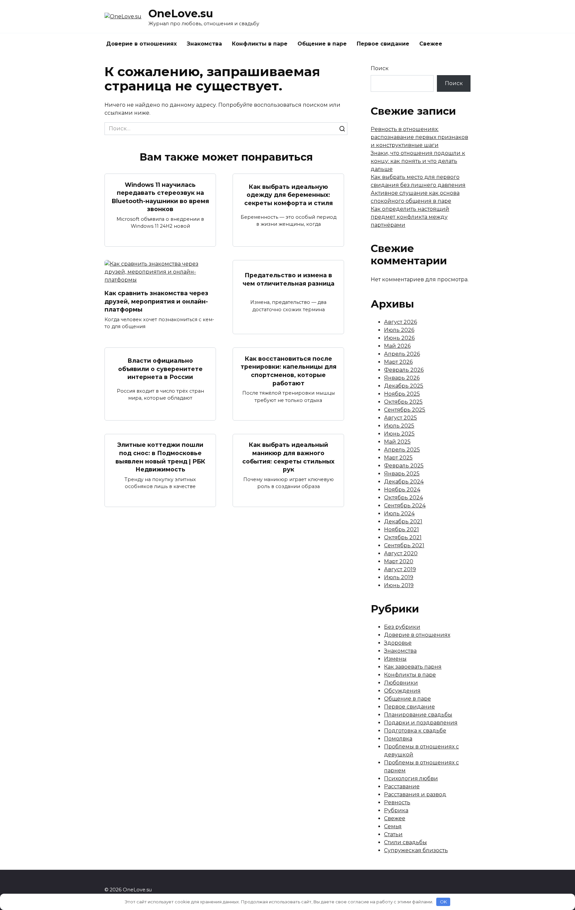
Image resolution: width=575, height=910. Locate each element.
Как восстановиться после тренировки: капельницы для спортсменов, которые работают (288, 370)
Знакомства (204, 44)
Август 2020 (401, 553)
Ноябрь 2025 (402, 394)
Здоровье (398, 643)
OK (443, 901)
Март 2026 (398, 362)
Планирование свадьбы (418, 715)
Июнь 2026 (399, 338)
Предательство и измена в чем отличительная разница (288, 279)
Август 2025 (400, 418)
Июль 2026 (399, 330)
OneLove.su (180, 13)
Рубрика (396, 810)
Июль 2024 (399, 513)
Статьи (393, 834)
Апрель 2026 (402, 354)
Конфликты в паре (260, 44)
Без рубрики (402, 627)
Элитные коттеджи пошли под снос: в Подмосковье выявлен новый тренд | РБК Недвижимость (160, 457)
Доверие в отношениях (141, 44)
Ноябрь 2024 (402, 489)
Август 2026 (400, 322)
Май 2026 (397, 346)
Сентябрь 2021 (404, 545)
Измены (395, 659)
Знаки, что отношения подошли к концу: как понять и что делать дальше (418, 161)
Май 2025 (397, 442)
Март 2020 (398, 561)
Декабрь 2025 (403, 386)
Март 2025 (398, 458)
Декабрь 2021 (403, 521)
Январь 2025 (402, 473)
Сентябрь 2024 (405, 505)
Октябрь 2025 (403, 402)
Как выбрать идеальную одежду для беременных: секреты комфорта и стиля (288, 194)
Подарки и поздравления (421, 722)
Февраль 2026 (404, 370)
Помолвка (398, 738)
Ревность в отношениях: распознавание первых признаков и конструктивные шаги (419, 137)
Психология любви (411, 778)
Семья (393, 826)
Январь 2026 (402, 378)
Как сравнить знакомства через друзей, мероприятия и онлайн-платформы (156, 301)
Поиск (380, 68)
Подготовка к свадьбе (415, 730)
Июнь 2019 (399, 585)
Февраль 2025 (404, 465)
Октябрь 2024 (403, 497)
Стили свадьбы (405, 842)
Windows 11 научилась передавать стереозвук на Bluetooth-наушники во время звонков (160, 196)
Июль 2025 (399, 426)
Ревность (397, 802)
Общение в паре (322, 44)
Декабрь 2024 (404, 481)
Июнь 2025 (399, 434)
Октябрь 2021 (403, 537)
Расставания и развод (415, 794)
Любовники (401, 683)
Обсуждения (402, 691)
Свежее (430, 44)
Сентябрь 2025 (404, 410)
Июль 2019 (398, 577)
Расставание (402, 786)
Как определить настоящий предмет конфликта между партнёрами (410, 217)
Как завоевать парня (413, 667)
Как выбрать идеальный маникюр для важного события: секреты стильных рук (288, 457)
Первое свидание (383, 44)
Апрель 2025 (402, 450)
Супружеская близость (416, 850)
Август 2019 (400, 569)
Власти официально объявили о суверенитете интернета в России (160, 368)
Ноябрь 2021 (401, 529)
